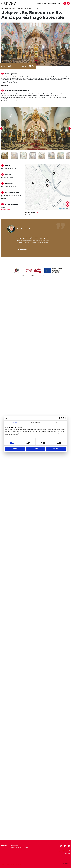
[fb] (61, 846)
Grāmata (40, 3)
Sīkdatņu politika (66, 849)
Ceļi (45, 3)
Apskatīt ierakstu (22, 249)
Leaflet (60, 208)
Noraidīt (15, 448)
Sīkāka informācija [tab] (35, 422)
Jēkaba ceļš (6, 66)
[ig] (65, 846)
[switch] (28, 443)
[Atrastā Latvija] (8, 3)
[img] (1, 128)
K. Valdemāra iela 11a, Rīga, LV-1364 (19, 847)
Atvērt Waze (28, 215)
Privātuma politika (66, 850)
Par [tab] (56, 422)
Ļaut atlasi (35, 448)
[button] (33, 183)
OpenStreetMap (63, 208)
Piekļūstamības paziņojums (64, 851)
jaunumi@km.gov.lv (15, 845)
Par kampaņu (52, 3)
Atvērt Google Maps (30, 212)
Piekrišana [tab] (14, 422)
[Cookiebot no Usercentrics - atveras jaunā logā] (60, 418)
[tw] (69, 846)
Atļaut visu (55, 448)
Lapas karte (67, 853)
